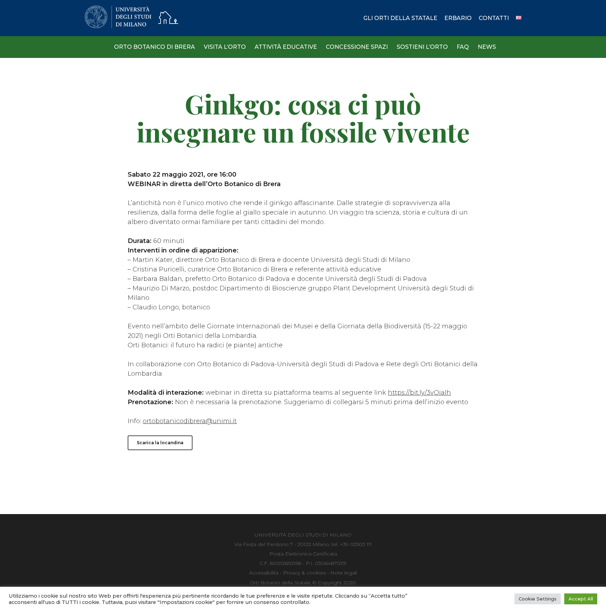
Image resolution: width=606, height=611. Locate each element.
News (487, 47)
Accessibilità (263, 573)
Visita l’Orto (225, 47)
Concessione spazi (357, 47)
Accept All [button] (580, 599)
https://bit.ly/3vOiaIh (419, 392)
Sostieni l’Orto (422, 47)
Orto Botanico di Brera (154, 47)
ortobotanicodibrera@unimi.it (190, 421)
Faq (463, 47)
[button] (160, 442)
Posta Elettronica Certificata (303, 554)
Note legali (343, 573)
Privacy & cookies (304, 573)
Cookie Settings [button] (538, 599)
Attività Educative (286, 47)
